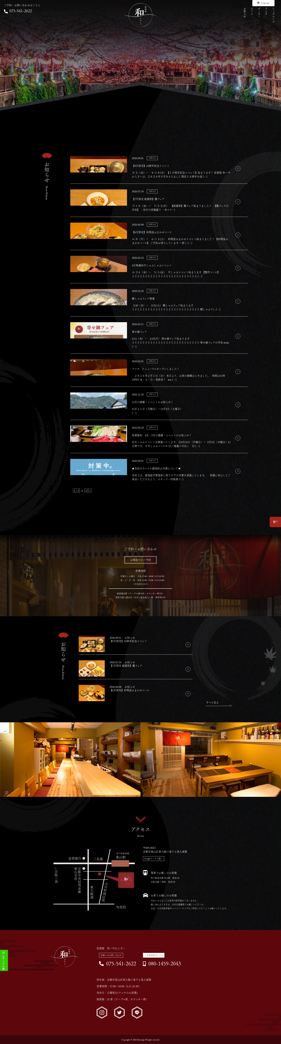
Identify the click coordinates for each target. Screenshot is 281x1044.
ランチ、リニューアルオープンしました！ (155, 369)
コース (252, 11)
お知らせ (244, 12)
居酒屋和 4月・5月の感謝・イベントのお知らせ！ (162, 435)
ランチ (266, 11)
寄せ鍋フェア (139, 331)
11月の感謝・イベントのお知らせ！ (152, 402)
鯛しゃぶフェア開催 (143, 298)
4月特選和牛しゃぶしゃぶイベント (152, 265)
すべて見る (212, 702)
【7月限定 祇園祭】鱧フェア (148, 199)
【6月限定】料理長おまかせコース (152, 232)
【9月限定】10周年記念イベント (150, 166)
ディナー (259, 12)
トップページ (273, 15)
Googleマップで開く (153, 859)
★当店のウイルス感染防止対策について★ (156, 468)
